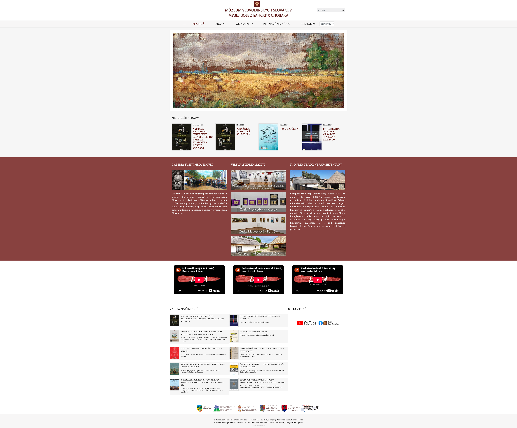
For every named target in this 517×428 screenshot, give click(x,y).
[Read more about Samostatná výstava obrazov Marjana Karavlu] (312, 137)
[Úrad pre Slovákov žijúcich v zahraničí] (291, 408)
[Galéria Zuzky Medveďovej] (199, 179)
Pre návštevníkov (276, 24)
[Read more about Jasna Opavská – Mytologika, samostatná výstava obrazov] (174, 369)
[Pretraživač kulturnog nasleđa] (310, 408)
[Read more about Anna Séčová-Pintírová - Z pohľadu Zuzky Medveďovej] (234, 353)
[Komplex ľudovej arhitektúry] (317, 179)
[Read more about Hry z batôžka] (268, 137)
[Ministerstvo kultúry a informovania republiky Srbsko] (247, 408)
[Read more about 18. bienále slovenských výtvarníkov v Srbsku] (174, 353)
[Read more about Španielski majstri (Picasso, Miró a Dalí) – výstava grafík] (234, 369)
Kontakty (308, 24)
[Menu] (184, 24)
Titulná (198, 24)
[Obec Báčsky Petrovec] (204, 408)
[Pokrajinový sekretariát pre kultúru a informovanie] (269, 408)
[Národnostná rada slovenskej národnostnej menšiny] (224, 408)
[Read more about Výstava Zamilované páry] (234, 336)
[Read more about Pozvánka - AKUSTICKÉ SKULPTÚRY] (225, 137)
